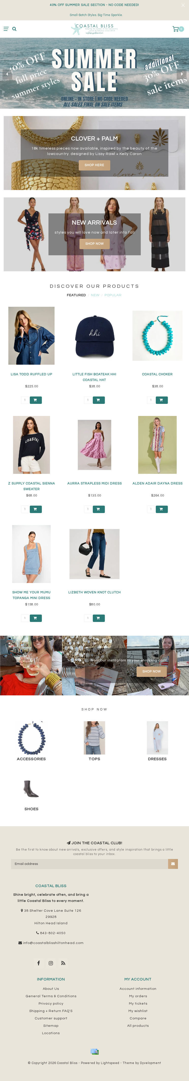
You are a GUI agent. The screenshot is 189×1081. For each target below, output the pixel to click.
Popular (113, 295)
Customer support (51, 1018)
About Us (51, 989)
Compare (138, 1018)
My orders (138, 996)
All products (138, 1026)
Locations (51, 1033)
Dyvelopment (150, 1063)
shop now (94, 243)
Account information (138, 989)
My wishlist (138, 1011)
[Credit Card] (94, 1051)
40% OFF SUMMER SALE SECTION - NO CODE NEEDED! (94, 5)
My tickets (138, 1003)
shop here (94, 165)
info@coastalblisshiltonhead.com (53, 943)
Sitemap (51, 1026)
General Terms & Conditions (51, 996)
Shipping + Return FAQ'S (51, 1011)
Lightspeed (110, 1063)
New (95, 295)
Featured (76, 295)
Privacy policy (51, 1003)
